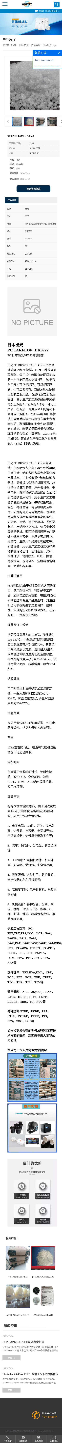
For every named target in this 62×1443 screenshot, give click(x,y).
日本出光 (47, 45)
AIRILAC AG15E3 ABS (17, 1315)
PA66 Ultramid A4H (43, 1315)
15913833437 (52, 10)
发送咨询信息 (34, 189)
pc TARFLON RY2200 (43, 1277)
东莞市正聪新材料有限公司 (17, 1431)
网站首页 (24, 45)
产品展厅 (36, 45)
